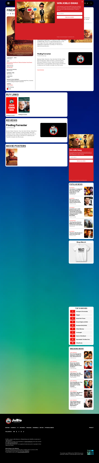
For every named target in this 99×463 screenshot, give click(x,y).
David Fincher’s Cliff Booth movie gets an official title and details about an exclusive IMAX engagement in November (75, 212)
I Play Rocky (79, 343)
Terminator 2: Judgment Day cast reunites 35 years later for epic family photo (75, 191)
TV (18, 427)
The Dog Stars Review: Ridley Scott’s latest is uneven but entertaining (75, 223)
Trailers (28, 427)
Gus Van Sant (10, 67)
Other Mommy (80, 329)
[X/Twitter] (16, 431)
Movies (7, 427)
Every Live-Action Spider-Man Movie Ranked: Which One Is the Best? (76, 365)
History (11, 84)
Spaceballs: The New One (83, 339)
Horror (13, 427)
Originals (35, 427)
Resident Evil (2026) (81, 325)
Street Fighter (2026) (82, 322)
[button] (8, 3)
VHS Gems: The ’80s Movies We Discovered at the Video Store (76, 374)
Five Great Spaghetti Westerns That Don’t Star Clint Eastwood (75, 355)
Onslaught (79, 332)
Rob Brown (15, 62)
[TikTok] (87, 3)
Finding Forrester (44, 54)
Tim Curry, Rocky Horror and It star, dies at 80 (75, 233)
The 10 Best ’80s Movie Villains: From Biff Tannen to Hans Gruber (76, 394)
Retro (42, 427)
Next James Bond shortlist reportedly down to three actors (75, 201)
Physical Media (49, 427)
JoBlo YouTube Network (12, 442)
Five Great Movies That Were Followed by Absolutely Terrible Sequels (76, 384)
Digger (78, 315)
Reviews (22, 427)
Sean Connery (10, 62)
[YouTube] (14, 431)
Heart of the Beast (81, 336)
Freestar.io (27, 450)
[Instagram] (85, 3)
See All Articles (40, 69)
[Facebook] (18, 431)
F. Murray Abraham (22, 62)
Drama (8, 84)
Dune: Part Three (80, 318)
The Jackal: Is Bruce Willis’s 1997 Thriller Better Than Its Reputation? (75, 403)
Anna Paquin (29, 62)
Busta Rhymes (10, 63)
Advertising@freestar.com (23, 452)
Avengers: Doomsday (82, 311)
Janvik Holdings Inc (29, 441)
